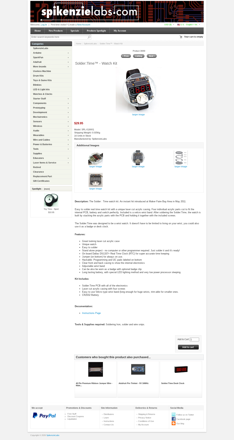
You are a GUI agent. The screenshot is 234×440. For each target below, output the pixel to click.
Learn (106, 418)
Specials (75, 30)
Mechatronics (40, 117)
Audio (36, 130)
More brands (39, 66)
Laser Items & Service (44, 162)
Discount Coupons (75, 416)
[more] (46, 189)
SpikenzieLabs (40, 48)
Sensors (37, 121)
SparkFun (38, 57)
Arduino (37, 53)
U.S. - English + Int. (189, 24)
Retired (37, 167)
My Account (120, 30)
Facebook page (183, 419)
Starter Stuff (39, 98)
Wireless (37, 126)
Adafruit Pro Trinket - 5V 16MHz (134, 383)
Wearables (38, 135)
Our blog (180, 423)
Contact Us (109, 425)
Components (39, 103)
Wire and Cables (41, 140)
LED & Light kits (41, 89)
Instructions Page (91, 313)
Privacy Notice (144, 418)
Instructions (109, 421)
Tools (36, 149)
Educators (38, 158)
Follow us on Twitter (185, 415)
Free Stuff (71, 414)
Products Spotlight (96, 30)
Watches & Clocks (42, 94)
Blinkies (37, 85)
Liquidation (72, 419)
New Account (83, 25)
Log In (44, 25)
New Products (56, 30)
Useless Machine (42, 71)
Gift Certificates (41, 181)
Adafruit (37, 62)
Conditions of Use (146, 421)
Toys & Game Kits (42, 80)
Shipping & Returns (146, 414)
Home (38, 30)
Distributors (109, 414)
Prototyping (39, 108)
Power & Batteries (42, 144)
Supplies (37, 153)
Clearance (38, 172)
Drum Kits (38, 75)
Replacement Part (42, 176)
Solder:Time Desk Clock (172, 383)
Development (40, 112)
